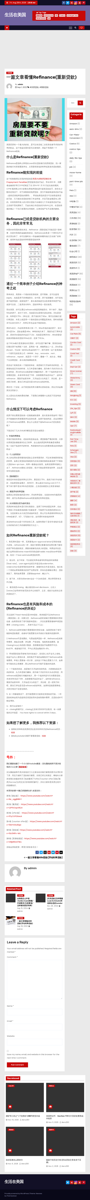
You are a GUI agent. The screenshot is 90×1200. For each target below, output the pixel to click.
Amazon (73, 123)
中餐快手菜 (74, 207)
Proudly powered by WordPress (17, 1193)
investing (75, 404)
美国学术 (73, 268)
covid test (74, 354)
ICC (73, 400)
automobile (75, 328)
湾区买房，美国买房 (75, 521)
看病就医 (73, 245)
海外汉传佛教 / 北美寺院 (75, 514)
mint (73, 417)
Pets (71, 190)
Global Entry (75, 379)
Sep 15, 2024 (22, 908)
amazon (75, 323)
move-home (75, 172)
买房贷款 (10, 73)
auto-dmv (74, 129)
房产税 (74, 492)
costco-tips (74, 149)
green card (75, 385)
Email (10, 1021)
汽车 (71, 234)
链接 (13, 732)
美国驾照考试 (75, 545)
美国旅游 (73, 284)
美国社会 (73, 290)
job (70, 167)
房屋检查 (73, 223)
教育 (73, 505)
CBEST (74, 338)
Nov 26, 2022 (52, 906)
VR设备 (72, 201)
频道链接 (22, 767)
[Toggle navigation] (70, 28)
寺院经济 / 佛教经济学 (75, 482)
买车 (73, 465)
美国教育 (73, 279)
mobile (74, 421)
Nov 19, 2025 (13, 1120)
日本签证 (75, 509)
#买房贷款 (34, 87)
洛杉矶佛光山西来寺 (14, 1160)
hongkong (75, 395)
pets (73, 446)
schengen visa (72, 16)
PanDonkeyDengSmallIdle (75, 432)
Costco (62, 16)
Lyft (73, 413)
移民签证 (73, 257)
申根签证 (75, 527)
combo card (75, 343)
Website (11, 1036)
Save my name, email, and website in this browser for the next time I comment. (33, 1056)
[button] (76, 27)
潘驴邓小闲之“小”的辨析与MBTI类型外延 (23, 1116)
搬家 (73, 500)
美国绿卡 (75, 540)
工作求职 (73, 218)
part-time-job (76, 181)
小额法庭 (75, 487)
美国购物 (73, 295)
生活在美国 (15, 14)
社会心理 (73, 251)
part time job (48, 16)
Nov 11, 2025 (53, 1122)
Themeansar (12, 1196)
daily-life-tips (75, 158)
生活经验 (73, 240)
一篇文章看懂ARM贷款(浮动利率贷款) (44, 857)
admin (20, 84)
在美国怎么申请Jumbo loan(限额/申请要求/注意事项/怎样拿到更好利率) (25, 902)
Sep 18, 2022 (22, 926)
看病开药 (75, 531)
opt (49, 18)
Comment (12, 957)
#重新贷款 (44, 87)
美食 (73, 551)
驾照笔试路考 (75, 301)
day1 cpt (75, 367)
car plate (75, 334)
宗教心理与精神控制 (75, 475)
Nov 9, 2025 (13, 1164)
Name (10, 1006)
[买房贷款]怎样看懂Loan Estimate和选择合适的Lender (55, 900)
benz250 (25, 1120)
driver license (41, 18)
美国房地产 (74, 273)
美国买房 (39, 16)
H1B (56, 16)
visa (71, 196)
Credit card (75, 361)
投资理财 (73, 229)
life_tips (75, 408)
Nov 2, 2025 (53, 1166)
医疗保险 (75, 470)
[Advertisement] (45, 47)
